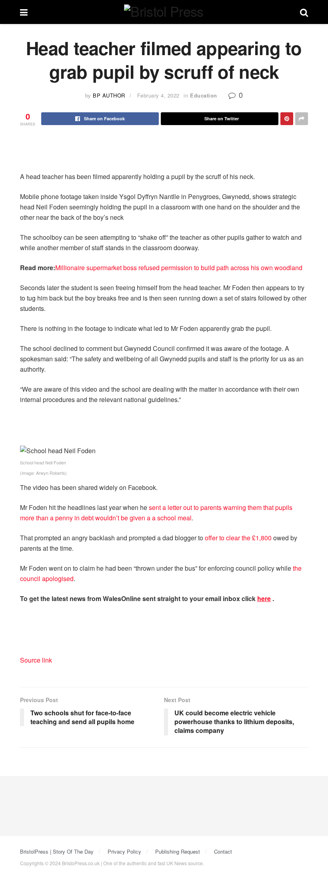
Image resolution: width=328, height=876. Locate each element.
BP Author (109, 95)
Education (203, 95)
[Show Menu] (24, 12)
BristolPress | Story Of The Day (57, 851)
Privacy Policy (124, 851)
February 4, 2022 (158, 95)
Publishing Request (177, 851)
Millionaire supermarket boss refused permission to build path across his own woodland (178, 267)
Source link (36, 660)
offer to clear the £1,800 (238, 537)
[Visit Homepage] (163, 12)
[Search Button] (304, 12)
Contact (223, 851)
